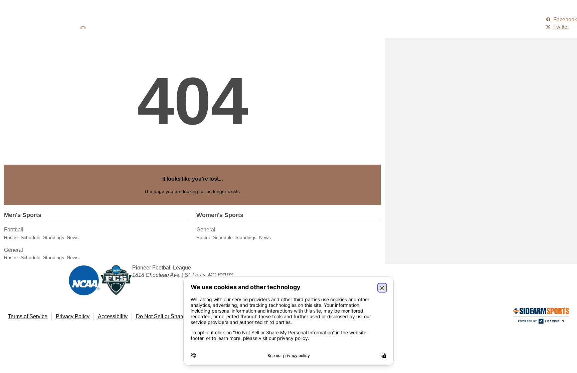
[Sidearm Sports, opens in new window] (541, 317)
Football (13, 229)
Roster (11, 237)
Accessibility (113, 316)
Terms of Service (27, 316)
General (13, 250)
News (72, 237)
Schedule (30, 237)
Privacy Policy (72, 316)
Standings (53, 237)
